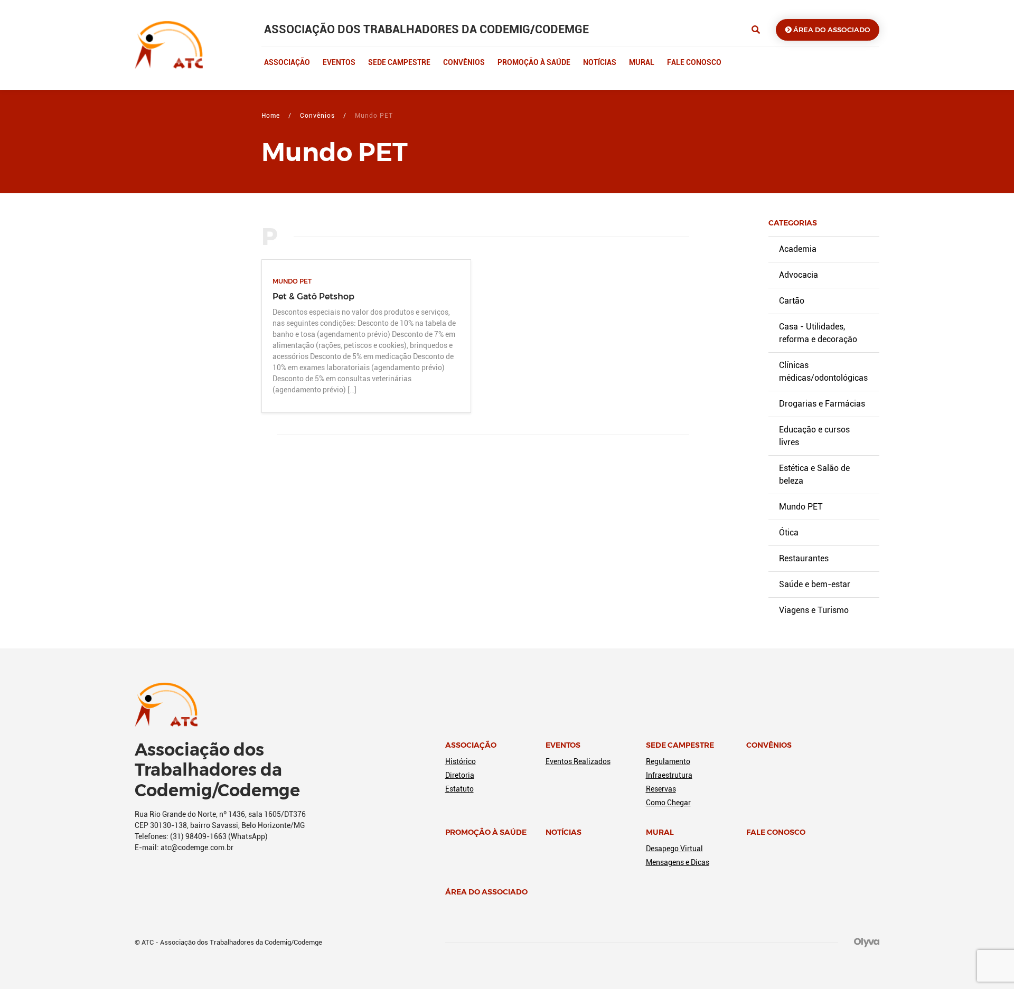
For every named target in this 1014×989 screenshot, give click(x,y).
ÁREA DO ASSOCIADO (486, 892)
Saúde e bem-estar (814, 584)
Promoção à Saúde (533, 62)
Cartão (791, 301)
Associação (287, 62)
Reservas (661, 789)
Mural (641, 62)
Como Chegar (668, 802)
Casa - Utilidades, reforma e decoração (818, 333)
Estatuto (459, 789)
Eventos (339, 62)
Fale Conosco (694, 62)
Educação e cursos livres (814, 436)
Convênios (464, 62)
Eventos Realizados (578, 761)
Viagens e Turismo (814, 610)
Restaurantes (804, 558)
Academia (797, 249)
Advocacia (798, 275)
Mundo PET (801, 507)
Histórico (460, 761)
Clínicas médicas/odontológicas (823, 371)
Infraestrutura (669, 775)
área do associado (831, 30)
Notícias (599, 62)
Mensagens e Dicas (677, 862)
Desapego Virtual (674, 848)
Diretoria (459, 775)
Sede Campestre (399, 62)
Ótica (789, 533)
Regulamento (668, 761)
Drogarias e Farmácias (822, 404)
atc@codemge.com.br (197, 847)
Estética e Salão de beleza (814, 474)
